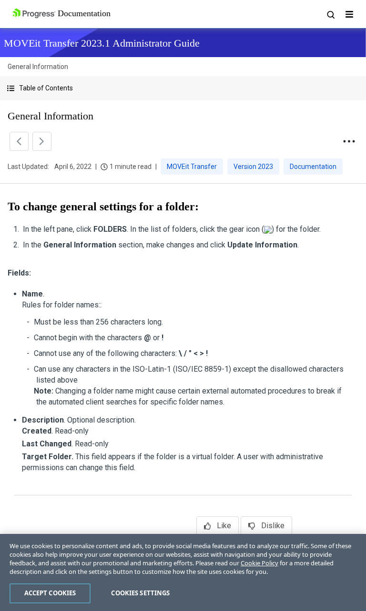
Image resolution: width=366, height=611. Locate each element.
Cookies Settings (140, 593)
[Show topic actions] (348, 141)
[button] (183, 88)
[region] (183, 572)
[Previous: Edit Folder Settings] (19, 141)
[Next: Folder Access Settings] (42, 141)
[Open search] (330, 14)
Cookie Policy (259, 563)
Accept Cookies (50, 593)
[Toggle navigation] (349, 14)
